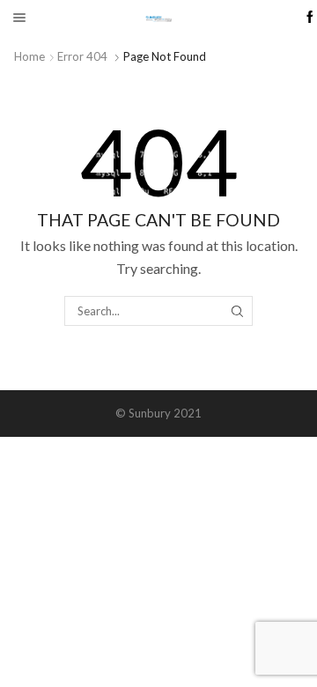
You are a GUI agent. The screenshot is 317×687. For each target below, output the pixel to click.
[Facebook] (310, 18)
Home (29, 56)
